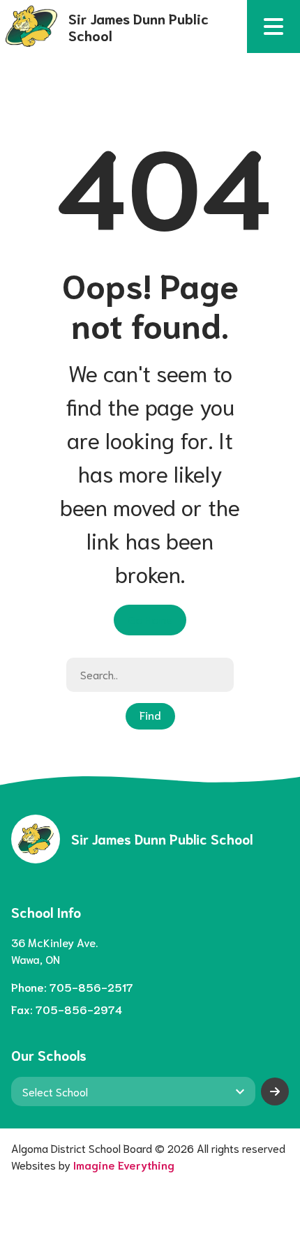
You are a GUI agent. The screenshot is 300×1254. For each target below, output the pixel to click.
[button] (273, 26)
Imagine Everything (123, 1164)
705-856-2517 (91, 986)
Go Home (150, 619)
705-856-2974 (79, 1009)
